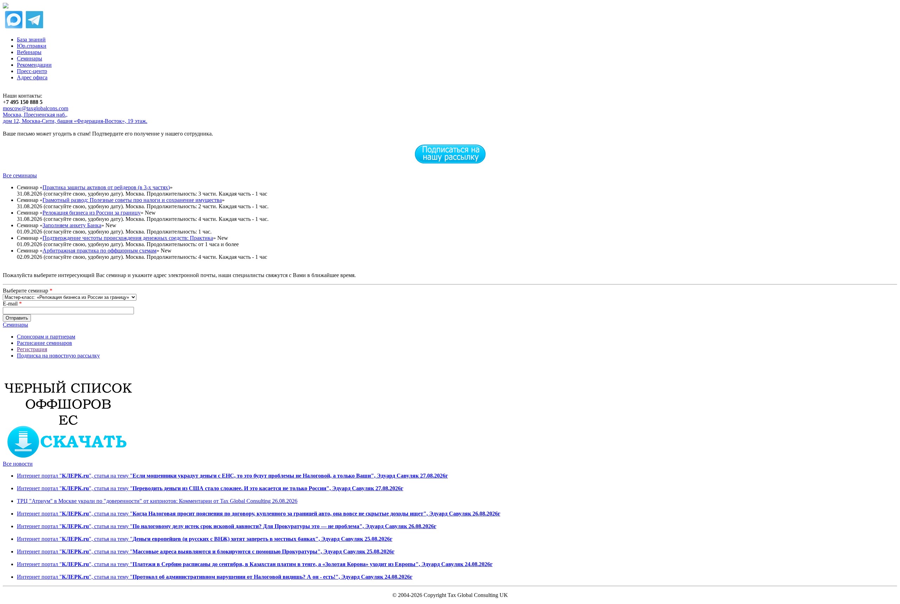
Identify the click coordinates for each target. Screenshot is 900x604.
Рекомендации (34, 65)
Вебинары (29, 52)
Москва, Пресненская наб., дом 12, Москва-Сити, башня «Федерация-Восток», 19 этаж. (75, 118)
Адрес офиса (32, 77)
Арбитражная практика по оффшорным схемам (99, 251)
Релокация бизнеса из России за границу (92, 213)
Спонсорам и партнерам (46, 337)
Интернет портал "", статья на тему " (232, 476)
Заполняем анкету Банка (72, 225)
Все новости (18, 464)
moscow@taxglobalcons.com (35, 108)
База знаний (31, 39)
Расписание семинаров (44, 343)
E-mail (12, 304)
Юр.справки (31, 46)
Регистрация (32, 349)
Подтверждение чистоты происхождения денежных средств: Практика (128, 238)
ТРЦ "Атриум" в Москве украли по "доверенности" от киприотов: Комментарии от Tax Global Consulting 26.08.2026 (157, 501)
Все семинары (20, 175)
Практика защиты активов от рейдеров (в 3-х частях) (106, 187)
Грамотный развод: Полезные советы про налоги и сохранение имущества (132, 200)
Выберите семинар (27, 291)
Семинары (29, 58)
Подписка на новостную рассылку (58, 356)
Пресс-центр (32, 71)
